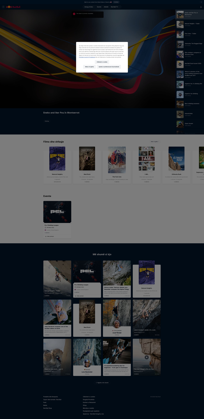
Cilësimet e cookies (102, 62)
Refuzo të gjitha (89, 66)
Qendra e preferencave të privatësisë (109, 66)
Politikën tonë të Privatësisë (87, 57)
